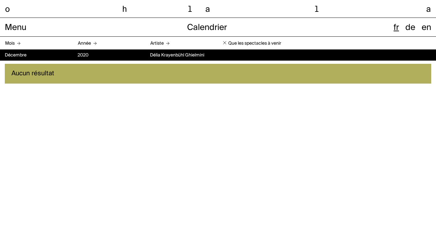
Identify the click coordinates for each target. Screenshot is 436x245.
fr (396, 28)
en (426, 28)
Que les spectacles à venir (254, 43)
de (410, 28)
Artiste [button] (157, 43)
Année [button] (84, 43)
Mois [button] (10, 43)
